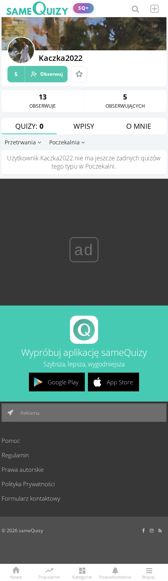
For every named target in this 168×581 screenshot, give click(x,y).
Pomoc (11, 440)
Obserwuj (38, 74)
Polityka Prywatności (28, 484)
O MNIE (138, 126)
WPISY (83, 126)
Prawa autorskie (23, 469)
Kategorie (82, 576)
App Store (120, 382)
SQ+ (83, 8)
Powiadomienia (115, 576)
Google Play (63, 382)
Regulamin (15, 455)
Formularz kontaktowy (31, 498)
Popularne (49, 576)
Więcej (148, 576)
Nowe (16, 576)
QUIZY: (29, 126)
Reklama (29, 412)
